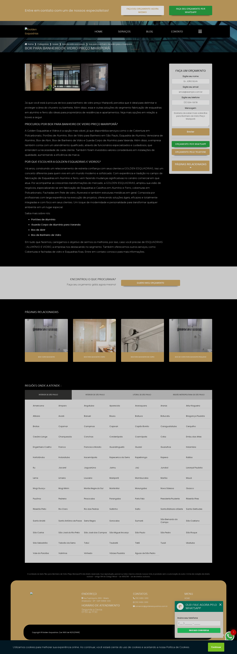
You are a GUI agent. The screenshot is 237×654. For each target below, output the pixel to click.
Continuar (216, 647)
